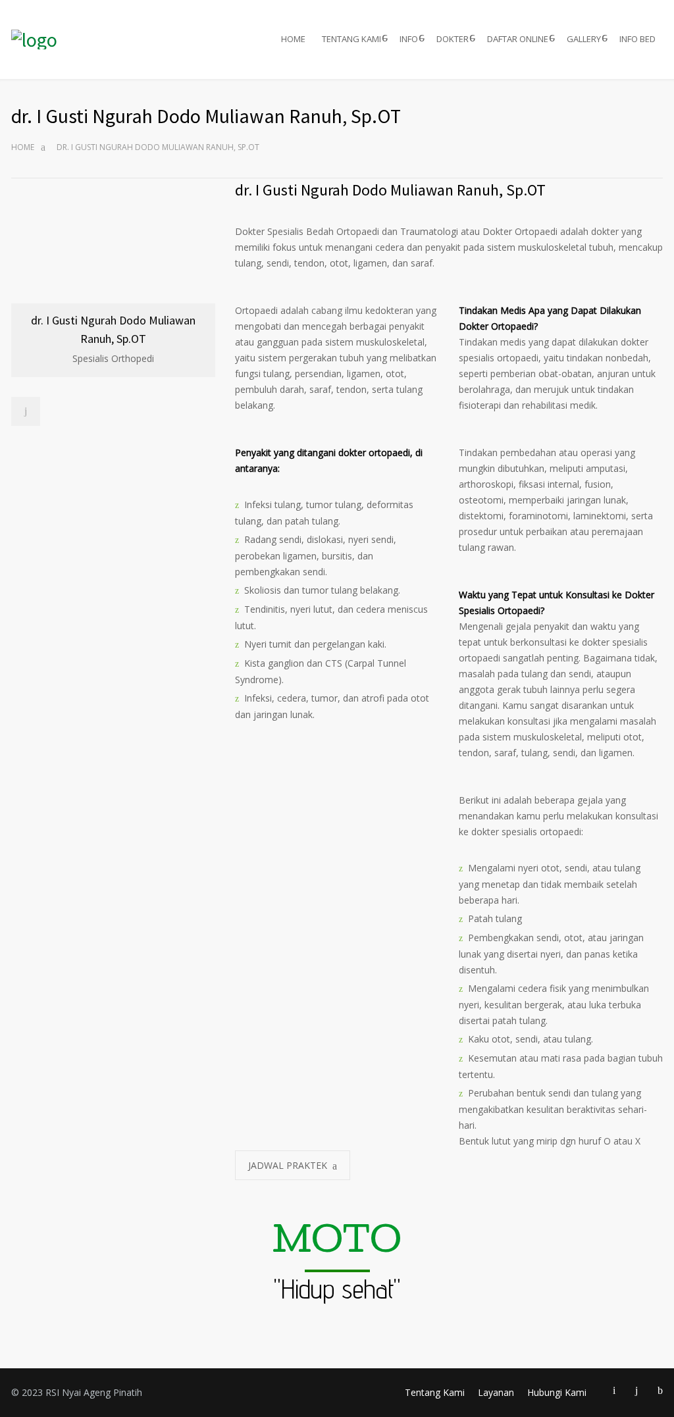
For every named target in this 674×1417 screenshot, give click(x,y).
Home (22, 147)
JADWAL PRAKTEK (287, 1165)
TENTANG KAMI (351, 39)
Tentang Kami (435, 1392)
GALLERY (584, 39)
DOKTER (452, 39)
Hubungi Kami (556, 1392)
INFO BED (637, 39)
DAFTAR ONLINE (517, 39)
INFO (409, 39)
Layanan (496, 1392)
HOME (293, 39)
